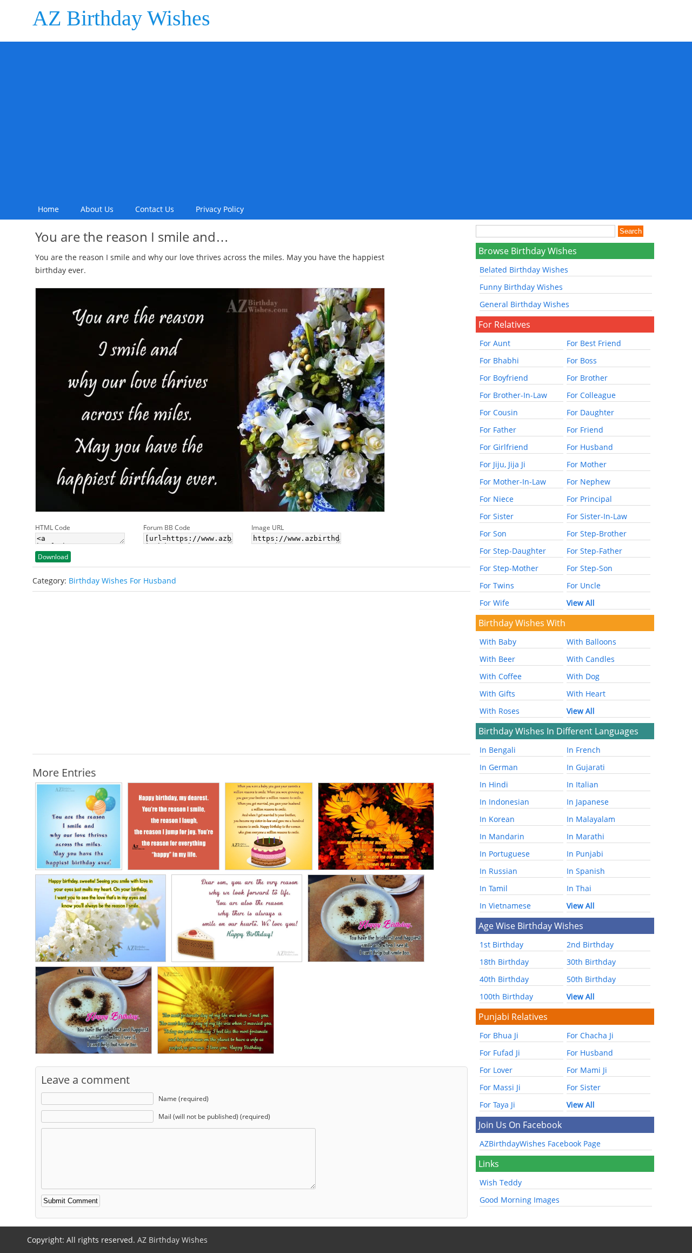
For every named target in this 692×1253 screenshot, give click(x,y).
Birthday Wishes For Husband (122, 580)
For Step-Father (594, 551)
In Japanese (588, 802)
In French (584, 750)
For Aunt (495, 343)
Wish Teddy (501, 1182)
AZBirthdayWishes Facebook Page (540, 1143)
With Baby (498, 642)
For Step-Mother (509, 568)
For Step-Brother (597, 533)
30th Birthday (591, 962)
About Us (97, 209)
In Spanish (586, 871)
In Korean (497, 819)
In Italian (582, 784)
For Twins (497, 585)
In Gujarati (586, 767)
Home (48, 209)
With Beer (497, 659)
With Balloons (591, 642)
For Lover (496, 1070)
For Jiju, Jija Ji (502, 464)
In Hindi (494, 784)
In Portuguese (505, 853)
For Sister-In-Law (597, 516)
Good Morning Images (520, 1200)
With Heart (586, 693)
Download (53, 556)
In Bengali (498, 750)
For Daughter (590, 412)
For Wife (494, 603)
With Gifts (497, 693)
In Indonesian (504, 802)
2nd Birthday (590, 944)
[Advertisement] (346, 117)
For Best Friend (594, 343)
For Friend (585, 430)
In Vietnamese (505, 905)
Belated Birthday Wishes (524, 269)
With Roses (500, 711)
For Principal (589, 499)
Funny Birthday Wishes (521, 287)
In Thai (579, 888)
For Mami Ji (587, 1070)
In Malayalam (591, 819)
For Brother (587, 378)
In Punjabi (585, 853)
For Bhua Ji (499, 1035)
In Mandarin (502, 836)
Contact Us (154, 209)
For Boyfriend (504, 378)
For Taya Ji (497, 1104)
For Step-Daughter (513, 551)
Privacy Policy (220, 209)
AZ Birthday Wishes (121, 18)
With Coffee (501, 676)
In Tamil (494, 888)
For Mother (587, 464)
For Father (498, 430)
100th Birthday (506, 996)
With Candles (591, 659)
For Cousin (499, 412)
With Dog (583, 676)
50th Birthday (591, 979)
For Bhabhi (499, 360)
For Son (493, 533)
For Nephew (588, 481)
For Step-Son (590, 568)
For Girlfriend (504, 447)
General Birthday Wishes (524, 304)
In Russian (498, 871)
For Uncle (584, 585)
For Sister (497, 516)
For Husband (590, 447)
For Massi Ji (500, 1087)
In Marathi (585, 836)
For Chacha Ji (590, 1035)
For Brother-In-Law (513, 395)
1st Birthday (501, 944)
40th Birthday (504, 979)
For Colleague (591, 395)
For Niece (497, 499)
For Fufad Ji (500, 1053)
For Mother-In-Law (513, 481)
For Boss (582, 360)
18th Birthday (504, 962)
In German (499, 767)
